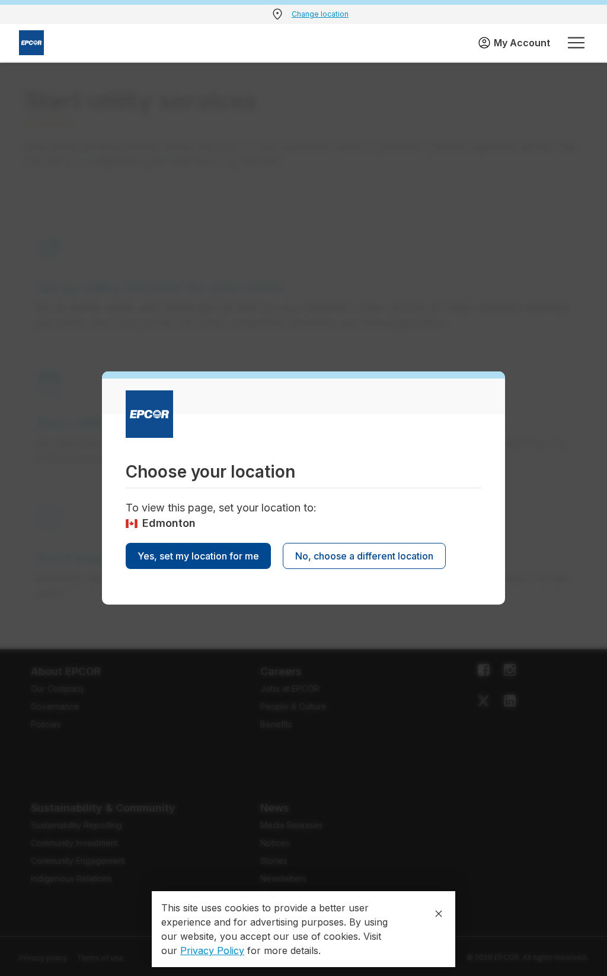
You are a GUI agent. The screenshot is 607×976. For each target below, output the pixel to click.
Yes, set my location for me (198, 556)
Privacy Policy (212, 950)
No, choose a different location (364, 556)
